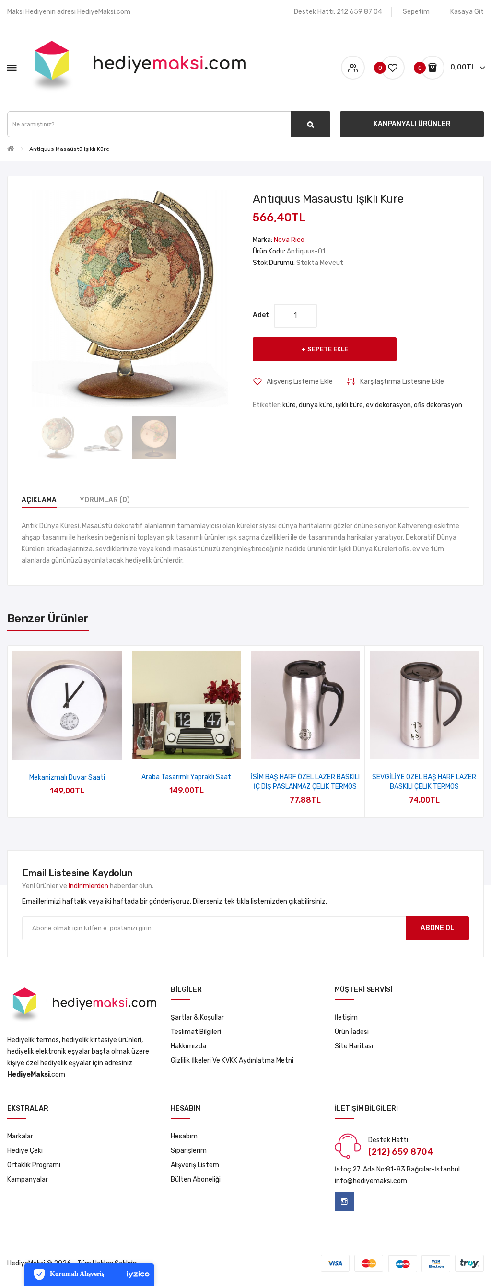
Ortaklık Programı (33, 1165)
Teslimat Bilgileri (196, 1032)
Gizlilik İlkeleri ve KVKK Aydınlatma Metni (232, 1060)
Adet (261, 315)
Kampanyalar (27, 1179)
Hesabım (184, 1136)
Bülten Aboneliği (196, 1179)
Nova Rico (289, 240)
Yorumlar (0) (105, 500)
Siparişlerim (189, 1151)
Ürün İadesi (352, 1032)
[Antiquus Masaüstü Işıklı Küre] (58, 438)
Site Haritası (354, 1046)
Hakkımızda (188, 1046)
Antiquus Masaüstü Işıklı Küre (69, 149)
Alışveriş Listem (195, 1165)
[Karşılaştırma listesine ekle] (80, 747)
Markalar (20, 1136)
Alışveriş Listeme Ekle (300, 382)
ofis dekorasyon (438, 405)
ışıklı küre (349, 405)
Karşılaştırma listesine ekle (402, 382)
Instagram (344, 1201)
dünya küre (316, 405)
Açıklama (39, 500)
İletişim (346, 1017)
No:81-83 (390, 1169)
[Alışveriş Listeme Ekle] (54, 747)
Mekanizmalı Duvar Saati (67, 777)
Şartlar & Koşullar (197, 1017)
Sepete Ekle (327, 349)
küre (289, 405)
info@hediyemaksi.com (371, 1181)
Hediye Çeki (25, 1151)
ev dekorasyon (388, 405)
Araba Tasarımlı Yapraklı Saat (186, 777)
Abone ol (438, 928)
